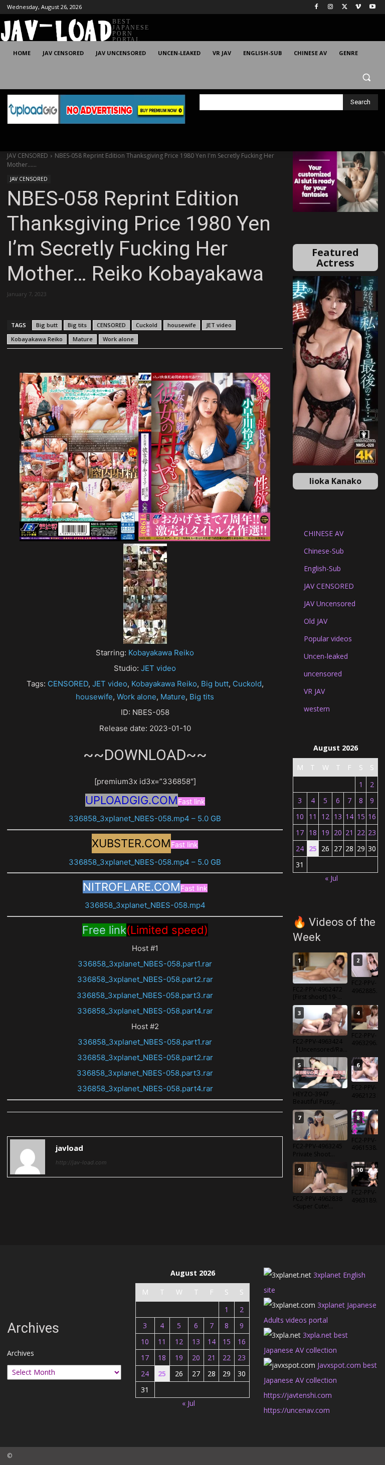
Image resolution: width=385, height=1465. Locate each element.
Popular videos (328, 638)
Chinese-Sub (324, 551)
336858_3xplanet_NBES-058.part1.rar (145, 963)
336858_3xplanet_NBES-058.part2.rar (145, 979)
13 (338, 816)
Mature (83, 339)
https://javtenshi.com (298, 1395)
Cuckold (146, 325)
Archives (20, 1353)
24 (300, 848)
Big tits (77, 325)
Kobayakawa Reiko (37, 339)
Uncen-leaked (326, 656)
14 (349, 816)
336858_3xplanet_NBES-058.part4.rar (145, 1011)
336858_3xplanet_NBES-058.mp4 (145, 905)
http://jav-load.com (81, 1162)
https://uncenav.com (297, 1410)
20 (338, 832)
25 (313, 848)
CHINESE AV (323, 533)
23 (372, 832)
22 (361, 832)
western (317, 708)
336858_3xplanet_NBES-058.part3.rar (145, 995)
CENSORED (111, 325)
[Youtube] (372, 7)
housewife (181, 325)
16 (372, 816)
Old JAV (315, 621)
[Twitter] (344, 7)
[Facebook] (316, 7)
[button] (366, 77)
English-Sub (322, 568)
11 (313, 816)
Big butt (47, 325)
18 (313, 832)
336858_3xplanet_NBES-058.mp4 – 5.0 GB (145, 818)
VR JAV (314, 691)
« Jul (331, 878)
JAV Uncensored (329, 603)
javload (69, 1148)
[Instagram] (330, 7)
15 (361, 816)
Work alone (118, 339)
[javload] (27, 1156)
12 (325, 816)
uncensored (323, 673)
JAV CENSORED (27, 155)
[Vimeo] (358, 7)
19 (325, 832)
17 (300, 832)
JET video (219, 325)
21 (349, 832)
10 (300, 816)
